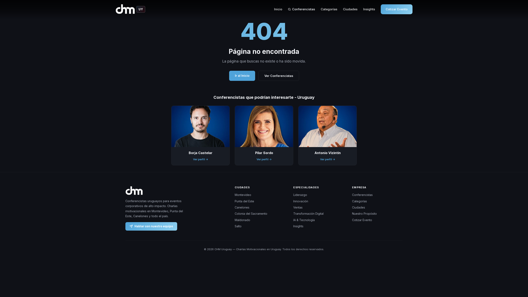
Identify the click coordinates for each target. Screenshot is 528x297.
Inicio (278, 9)
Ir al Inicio (242, 75)
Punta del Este (244, 201)
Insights (369, 9)
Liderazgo (300, 195)
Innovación (300, 201)
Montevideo (243, 195)
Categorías (329, 9)
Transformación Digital (308, 213)
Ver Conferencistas (278, 76)
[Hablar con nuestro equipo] (517, 273)
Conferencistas (303, 9)
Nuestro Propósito (364, 213)
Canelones (242, 207)
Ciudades (350, 9)
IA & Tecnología (304, 220)
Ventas (298, 207)
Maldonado (242, 220)
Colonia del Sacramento (251, 213)
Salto (238, 226)
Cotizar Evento (397, 9)
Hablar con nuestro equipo (153, 226)
